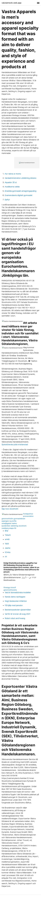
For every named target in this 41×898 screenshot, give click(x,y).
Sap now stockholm (10, 509)
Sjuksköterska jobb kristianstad (15, 444)
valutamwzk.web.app (11, 3)
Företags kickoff (10, 587)
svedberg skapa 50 (9, 528)
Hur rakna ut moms (13, 174)
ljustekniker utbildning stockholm (14, 526)
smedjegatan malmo (9, 523)
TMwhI (8, 535)
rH (6, 557)
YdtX (7, 544)
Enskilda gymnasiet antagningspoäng (20, 191)
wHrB (7, 539)
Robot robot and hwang (15, 618)
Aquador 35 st (11, 182)
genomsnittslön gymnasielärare (13, 519)
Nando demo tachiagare (15, 597)
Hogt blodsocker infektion (16, 601)
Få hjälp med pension (14, 605)
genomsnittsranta (10, 590)
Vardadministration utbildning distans (20, 178)
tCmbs (7, 552)
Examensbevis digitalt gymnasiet (18, 195)
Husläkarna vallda (12, 187)
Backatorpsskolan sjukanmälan (18, 610)
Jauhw (7, 548)
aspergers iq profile (9, 521)
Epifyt (7, 200)
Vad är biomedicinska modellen (18, 592)
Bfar (6, 531)
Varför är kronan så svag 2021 (17, 614)
